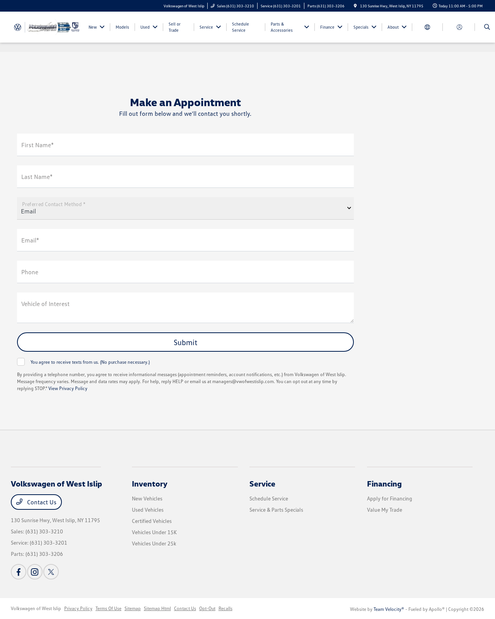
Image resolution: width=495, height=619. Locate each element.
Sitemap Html (157, 608)
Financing (384, 483)
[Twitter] (51, 571)
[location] (355, 5)
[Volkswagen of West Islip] (46, 26)
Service (262, 483)
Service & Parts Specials (276, 509)
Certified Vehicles (152, 521)
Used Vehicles (148, 509)
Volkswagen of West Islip (36, 608)
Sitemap (133, 608)
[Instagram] (35, 571)
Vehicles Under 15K (154, 532)
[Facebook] (18, 571)
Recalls (225, 608)
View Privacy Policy (67, 388)
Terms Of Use (108, 608)
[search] (487, 27)
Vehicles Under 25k (154, 543)
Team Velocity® (389, 609)
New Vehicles (147, 498)
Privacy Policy (78, 608)
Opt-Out (207, 608)
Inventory (149, 483)
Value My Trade (384, 509)
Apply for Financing (389, 498)
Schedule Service (268, 498)
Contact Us (41, 502)
